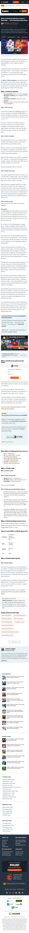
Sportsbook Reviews (21, 840)
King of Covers (19, 853)
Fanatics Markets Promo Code (10, 791)
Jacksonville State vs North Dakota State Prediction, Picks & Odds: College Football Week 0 (15, 717)
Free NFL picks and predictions (12, 463)
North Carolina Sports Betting (19, 615)
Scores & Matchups (10, 5)
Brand (3, 845)
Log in (22, 2)
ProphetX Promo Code (8, 795)
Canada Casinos (6, 853)
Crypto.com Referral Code (9, 797)
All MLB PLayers (6, 815)
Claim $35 (24, 11)
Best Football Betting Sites (7, 621)
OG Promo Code (6, 789)
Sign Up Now (10, 437)
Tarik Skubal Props (7, 813)
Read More (4, 660)
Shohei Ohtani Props (7, 807)
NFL (3, 5)
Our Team (4, 843)
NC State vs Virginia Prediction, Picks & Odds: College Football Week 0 (14, 694)
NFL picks (5, 87)
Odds (23, 5)
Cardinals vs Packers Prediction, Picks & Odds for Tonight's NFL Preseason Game (15, 751)
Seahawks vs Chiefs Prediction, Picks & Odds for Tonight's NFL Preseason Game (16, 756)
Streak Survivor (19, 851)
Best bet (3, 37)
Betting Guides (21, 837)
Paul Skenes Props (7, 809)
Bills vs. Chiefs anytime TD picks (12, 455)
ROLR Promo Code (7, 798)
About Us (5, 837)
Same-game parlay (11, 37)
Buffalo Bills (6, 211)
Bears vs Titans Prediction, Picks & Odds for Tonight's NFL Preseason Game (15, 677)
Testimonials (5, 846)
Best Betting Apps (6, 855)
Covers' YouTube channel (10, 331)
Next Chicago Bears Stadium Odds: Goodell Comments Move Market (15, 739)
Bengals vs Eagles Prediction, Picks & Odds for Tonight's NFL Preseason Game (15, 768)
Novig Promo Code (7, 785)
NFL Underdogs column (19, 111)
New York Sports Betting (6, 615)
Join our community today (14, 870)
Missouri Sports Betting (18, 618)
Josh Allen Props (6, 823)
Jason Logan (6, 23)
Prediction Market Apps (8, 779)
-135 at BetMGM (8, 103)
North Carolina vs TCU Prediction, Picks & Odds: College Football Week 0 (15, 728)
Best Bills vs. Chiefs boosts (10, 461)
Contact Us (5, 840)
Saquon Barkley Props (8, 825)
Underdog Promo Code (8, 793)
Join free (16, 2)
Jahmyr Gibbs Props (7, 829)
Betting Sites (6, 849)
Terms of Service (20, 889)
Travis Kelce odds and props (11, 460)
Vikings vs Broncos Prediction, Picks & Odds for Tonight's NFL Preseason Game (15, 745)
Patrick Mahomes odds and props (12, 458)
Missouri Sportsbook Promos (7, 635)
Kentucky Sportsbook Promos (7, 628)
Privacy (14, 889)
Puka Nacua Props (7, 827)
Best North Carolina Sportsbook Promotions (10, 631)
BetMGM (12, 485)
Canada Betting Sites (7, 851)
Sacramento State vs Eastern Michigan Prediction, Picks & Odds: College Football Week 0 (15, 711)
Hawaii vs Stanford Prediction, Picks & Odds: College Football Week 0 (15, 705)
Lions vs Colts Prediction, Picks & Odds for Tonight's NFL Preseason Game (15, 682)
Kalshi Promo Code (7, 781)
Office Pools (19, 855)
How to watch (24, 37)
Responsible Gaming (21, 845)
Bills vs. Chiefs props (9, 453)
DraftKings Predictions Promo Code (11, 787)
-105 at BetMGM (23, 94)
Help (11, 889)
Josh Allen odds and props (10, 456)
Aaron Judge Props (7, 811)
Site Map (7, 889)
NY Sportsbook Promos (19, 621)
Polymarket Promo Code (8, 783)
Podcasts (18, 843)
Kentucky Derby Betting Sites (7, 625)
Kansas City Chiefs (20, 241)
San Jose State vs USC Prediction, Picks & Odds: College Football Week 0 (15, 722)
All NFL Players (6, 831)
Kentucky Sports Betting (6, 618)
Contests (19, 849)
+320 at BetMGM (14, 377)
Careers (4, 841)
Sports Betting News (21, 841)
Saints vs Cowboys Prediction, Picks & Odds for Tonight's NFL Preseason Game (15, 762)
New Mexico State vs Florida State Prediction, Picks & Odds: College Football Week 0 (15, 700)
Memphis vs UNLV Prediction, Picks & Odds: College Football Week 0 (15, 688)
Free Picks (18, 5)
